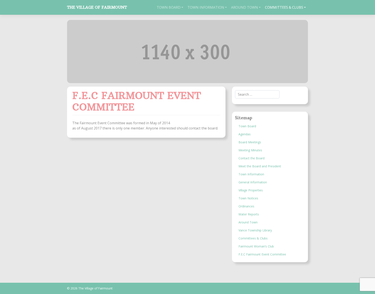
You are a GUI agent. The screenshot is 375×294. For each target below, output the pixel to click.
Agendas (244, 134)
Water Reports (248, 214)
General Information (252, 182)
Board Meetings (249, 142)
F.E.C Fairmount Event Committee (262, 254)
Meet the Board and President (259, 166)
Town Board (169, 7)
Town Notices (248, 198)
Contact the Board (251, 158)
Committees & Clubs (284, 7)
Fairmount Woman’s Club (256, 246)
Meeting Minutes (250, 150)
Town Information (206, 7)
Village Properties (250, 190)
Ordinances (246, 206)
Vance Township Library (255, 230)
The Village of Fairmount (97, 7)
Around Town (244, 7)
